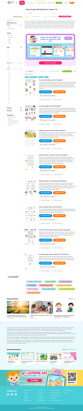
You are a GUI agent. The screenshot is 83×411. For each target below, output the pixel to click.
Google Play (41, 392)
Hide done (30, 74)
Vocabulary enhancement (64, 285)
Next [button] (77, 310)
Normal (9, 26)
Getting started (42, 400)
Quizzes (45, 16)
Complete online (59, 91)
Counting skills (32, 285)
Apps (27, 392)
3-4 (8, 64)
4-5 (8, 76)
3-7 (8, 70)
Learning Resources (41, 3)
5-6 (8, 86)
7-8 (8, 99)
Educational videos (36, 16)
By (26, 71)
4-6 (8, 78)
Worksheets (28, 390)
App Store (41, 390)
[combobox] (32, 71)
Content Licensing (69, 390)
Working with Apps (56, 392)
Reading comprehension (34, 281)
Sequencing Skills (50, 281)
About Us (27, 397)
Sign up (71, 2)
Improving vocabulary (34, 292)
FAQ (66, 392)
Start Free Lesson (50, 63)
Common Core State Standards (12, 118)
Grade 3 (9, 42)
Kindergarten (10, 37)
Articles (74, 298)
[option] (18, 310)
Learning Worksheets (71, 349)
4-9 (8, 84)
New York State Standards (13, 121)
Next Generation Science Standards (13, 123)
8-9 (8, 103)
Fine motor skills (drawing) (67, 289)
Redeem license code (56, 400)
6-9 (8, 97)
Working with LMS (55, 390)
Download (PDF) (45, 91)
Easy (9, 24)
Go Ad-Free (59, 2)
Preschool (10, 35)
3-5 (8, 66)
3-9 (8, 74)
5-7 (8, 88)
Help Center (41, 397)
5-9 (8, 91)
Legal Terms (38, 407)
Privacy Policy (44, 407)
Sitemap (40, 395)
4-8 (8, 82)
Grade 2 (9, 41)
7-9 (8, 101)
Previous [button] (5, 310)
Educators (30, 3)
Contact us (28, 400)
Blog (26, 395)
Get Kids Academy (56, 395)
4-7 (8, 80)
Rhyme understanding (49, 289)
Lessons (27, 16)
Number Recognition (65, 281)
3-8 (8, 72)
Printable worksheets (17, 16)
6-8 (8, 95)
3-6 (8, 68)
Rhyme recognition (33, 289)
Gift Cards (51, 3)
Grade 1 (9, 39)
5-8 (8, 90)
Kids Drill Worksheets (64, 16)
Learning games (53, 16)
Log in (66, 2)
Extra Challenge (11, 28)
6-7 (8, 93)
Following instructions (46, 285)
